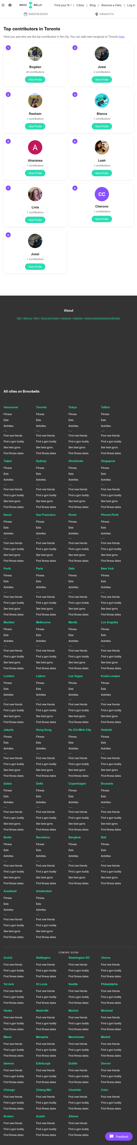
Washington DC (79, 958)
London (9, 676)
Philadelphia (109, 984)
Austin (40, 1116)
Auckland (10, 891)
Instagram (78, 318)
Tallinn (105, 407)
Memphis (42, 1037)
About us (27, 318)
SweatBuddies (35, 14)
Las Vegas (75, 676)
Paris (39, 568)
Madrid (105, 1037)
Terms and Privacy (50, 318)
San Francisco (46, 515)
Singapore (108, 461)
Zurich (8, 958)
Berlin (8, 837)
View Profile (35, 79)
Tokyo (72, 407)
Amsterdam (44, 891)
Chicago (9, 1090)
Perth (7, 568)
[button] (119, 1136)
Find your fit (63, 5)
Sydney (41, 461)
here (121, 36)
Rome (72, 515)
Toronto (41, 407)
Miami (7, 1037)
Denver (106, 1063)
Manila (72, 622)
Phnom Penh (110, 515)
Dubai (8, 783)
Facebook (66, 318)
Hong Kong (44, 730)
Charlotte (74, 1090)
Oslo (71, 568)
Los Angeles (109, 622)
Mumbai (9, 622)
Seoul (7, 515)
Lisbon (40, 676)
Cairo (104, 1090)
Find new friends (13, 435)
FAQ (19, 318)
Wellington (43, 958)
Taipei (8, 461)
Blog (93, 5)
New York (107, 568)
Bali (103, 837)
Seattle (73, 984)
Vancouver (11, 407)
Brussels (107, 783)
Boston (9, 1116)
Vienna (105, 958)
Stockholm (75, 461)
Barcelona (43, 837)
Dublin (72, 1063)
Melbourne (43, 622)
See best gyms (12, 447)
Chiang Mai (43, 1090)
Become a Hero (112, 5)
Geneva (9, 1063)
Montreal (107, 1010)
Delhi (39, 783)
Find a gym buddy (14, 441)
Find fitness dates (14, 453)
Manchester (76, 1037)
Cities (81, 5)
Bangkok (74, 837)
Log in (131, 5)
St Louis (41, 984)
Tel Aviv (9, 984)
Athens (73, 1116)
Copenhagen (77, 783)
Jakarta (9, 730)
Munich (73, 1010)
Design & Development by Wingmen (102, 318)
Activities (8, 426)
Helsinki (106, 730)
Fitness (8, 414)
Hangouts (104, 14)
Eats (6, 420)
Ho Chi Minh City (79, 730)
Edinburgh (43, 1063)
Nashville (42, 1010)
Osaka (8, 1010)
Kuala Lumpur (110, 676)
